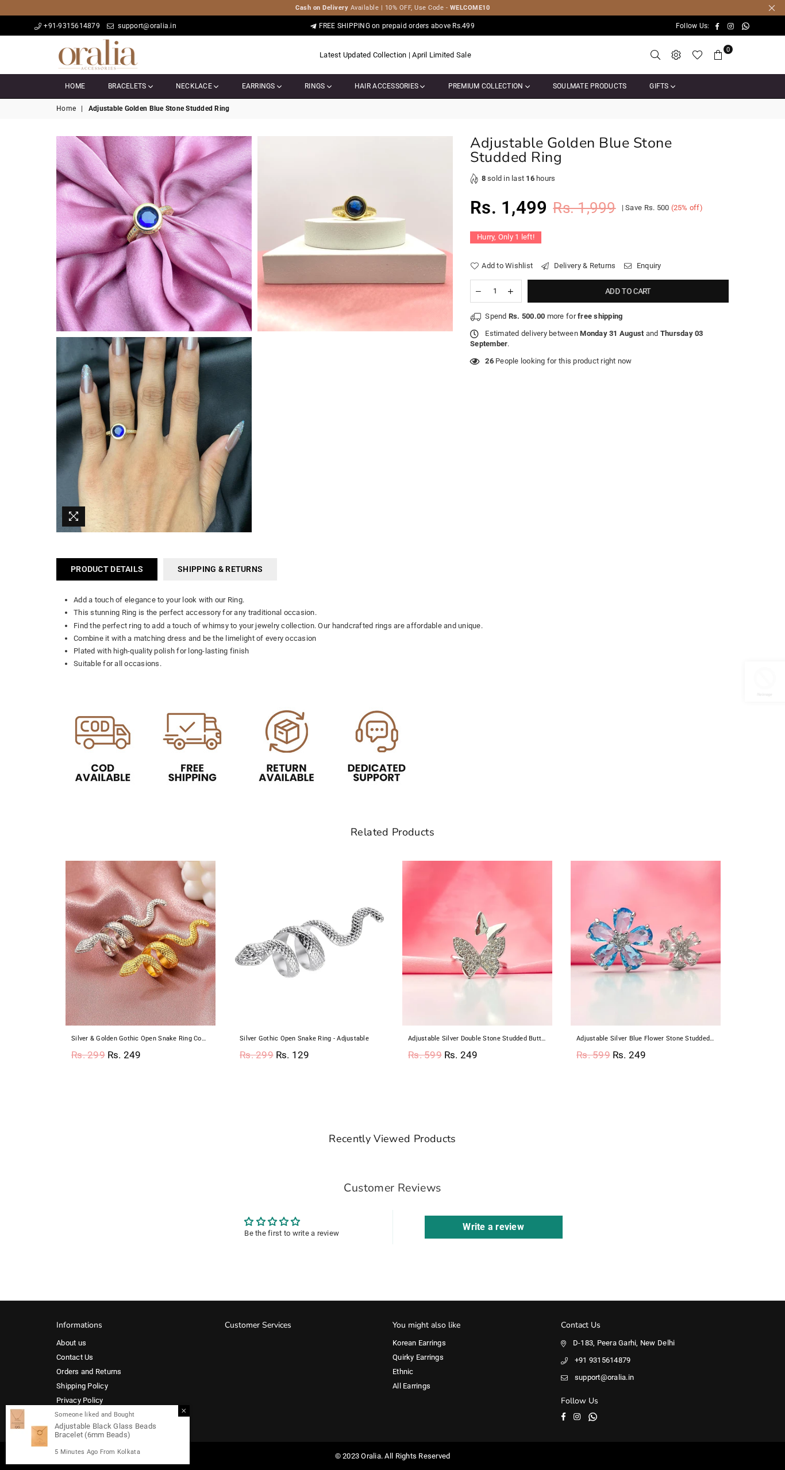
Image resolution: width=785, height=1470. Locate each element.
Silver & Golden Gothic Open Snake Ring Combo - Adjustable (140, 1038)
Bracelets (128, 86)
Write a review (493, 1226)
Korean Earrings (419, 1343)
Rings (316, 86)
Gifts (660, 86)
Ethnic (403, 1371)
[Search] (655, 55)
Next (742, 967)
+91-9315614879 (72, 26)
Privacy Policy (79, 1400)
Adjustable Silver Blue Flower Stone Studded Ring (645, 1038)
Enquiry (648, 265)
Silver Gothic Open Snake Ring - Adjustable (304, 1038)
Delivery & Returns (583, 265)
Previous (43, 967)
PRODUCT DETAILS (107, 569)
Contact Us (75, 1357)
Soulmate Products (589, 86)
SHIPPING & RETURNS (220, 569)
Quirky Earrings (418, 1357)
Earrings (259, 86)
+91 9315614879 (603, 1360)
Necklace (195, 86)
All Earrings (411, 1386)
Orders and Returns (89, 1371)
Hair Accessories (387, 86)
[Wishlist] (697, 55)
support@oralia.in (146, 26)
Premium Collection (486, 86)
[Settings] (676, 55)
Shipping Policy (82, 1386)
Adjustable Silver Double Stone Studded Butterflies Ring (477, 1038)
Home (75, 86)
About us (71, 1343)
